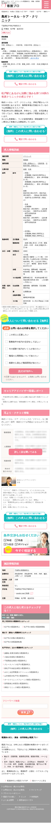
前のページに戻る (39, 781)
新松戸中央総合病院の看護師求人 (17, 668)
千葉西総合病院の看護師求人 (15, 661)
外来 (29, 169)
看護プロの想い (9, 797)
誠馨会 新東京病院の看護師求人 (16, 653)
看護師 (25, 160)
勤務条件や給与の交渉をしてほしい (25, 342)
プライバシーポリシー (12, 793)
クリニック (27, 156)
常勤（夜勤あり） (29, 163)
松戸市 (39, 11)
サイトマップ (36, 790)
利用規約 (34, 797)
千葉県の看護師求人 (22, 570)
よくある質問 (8, 800)
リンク (23, 797)
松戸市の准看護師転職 (13, 642)
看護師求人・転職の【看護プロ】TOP (14, 11)
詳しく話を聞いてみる (25, 452)
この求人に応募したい (19, 335)
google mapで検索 (22, 593)
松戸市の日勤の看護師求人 (14, 638)
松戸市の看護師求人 (12, 627)
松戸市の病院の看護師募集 (34, 627)
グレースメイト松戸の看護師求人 (17, 664)
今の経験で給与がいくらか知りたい (25, 349)
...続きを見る (34, 58)
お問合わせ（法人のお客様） (14, 790)
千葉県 (31, 11)
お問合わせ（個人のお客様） (14, 786)
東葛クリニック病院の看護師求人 (17, 687)
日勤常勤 (41, 163)
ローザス (29, 800)
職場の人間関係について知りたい (24, 356)
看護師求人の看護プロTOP (17, 781)
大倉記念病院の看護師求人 (14, 657)
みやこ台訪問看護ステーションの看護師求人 (21, 672)
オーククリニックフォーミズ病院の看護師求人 (22, 680)
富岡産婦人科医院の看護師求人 (16, 683)
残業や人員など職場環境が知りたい (25, 363)
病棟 (24, 169)
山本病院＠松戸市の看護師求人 (16, 676)
